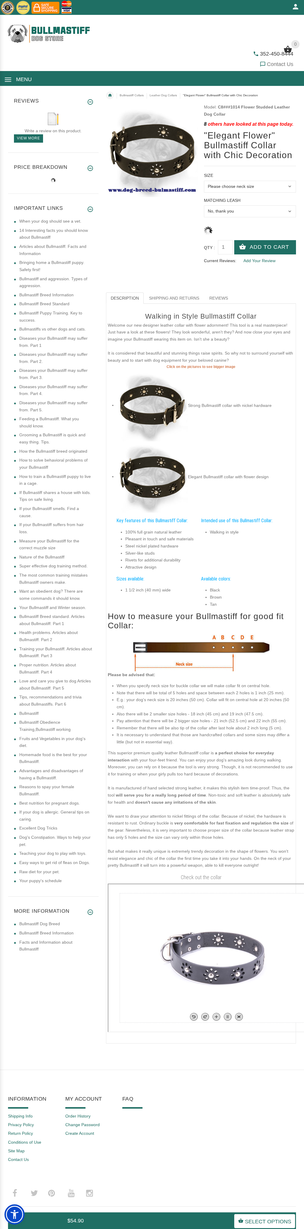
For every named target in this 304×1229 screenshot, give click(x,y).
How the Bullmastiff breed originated (53, 451)
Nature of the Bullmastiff (41, 557)
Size (208, 175)
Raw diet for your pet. (39, 871)
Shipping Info (20, 1116)
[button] (14, 1214)
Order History (78, 1116)
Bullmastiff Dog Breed (39, 923)
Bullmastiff (29, 713)
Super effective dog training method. (53, 566)
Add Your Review (259, 260)
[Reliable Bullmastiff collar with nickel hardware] (152, 405)
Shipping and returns (174, 298)
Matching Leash (222, 200)
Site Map (16, 1150)
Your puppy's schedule (40, 880)
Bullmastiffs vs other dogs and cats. (52, 329)
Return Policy (20, 1133)
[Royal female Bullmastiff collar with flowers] (152, 476)
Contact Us (280, 64)
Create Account (79, 1133)
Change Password (82, 1124)
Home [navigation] (110, 95)
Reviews (218, 298)
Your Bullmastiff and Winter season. (52, 607)
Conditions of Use (24, 1142)
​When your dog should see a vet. (50, 221)
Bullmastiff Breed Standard (44, 303)
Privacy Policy (21, 1124)
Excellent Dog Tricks (38, 828)
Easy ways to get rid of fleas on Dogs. (54, 862)
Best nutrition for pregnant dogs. (49, 803)
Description (125, 298)
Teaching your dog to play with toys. (52, 853)
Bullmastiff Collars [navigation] (132, 95)
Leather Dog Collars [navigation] (163, 95)
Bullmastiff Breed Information (46, 294)
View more (28, 138)
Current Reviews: (220, 260)
